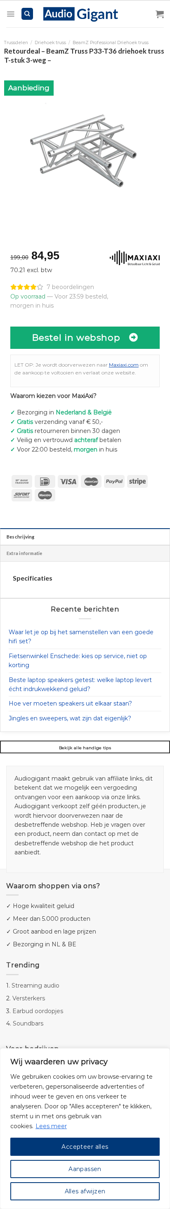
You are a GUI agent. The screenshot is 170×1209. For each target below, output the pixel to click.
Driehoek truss (50, 42)
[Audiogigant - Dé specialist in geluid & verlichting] (85, 13)
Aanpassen (85, 1169)
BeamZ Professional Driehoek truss (111, 42)
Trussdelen (16, 42)
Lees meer (51, 1126)
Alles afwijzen (85, 1191)
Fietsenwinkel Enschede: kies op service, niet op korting (78, 660)
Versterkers (28, 998)
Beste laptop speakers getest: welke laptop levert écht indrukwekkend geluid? (80, 684)
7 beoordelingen (70, 287)
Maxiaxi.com (124, 365)
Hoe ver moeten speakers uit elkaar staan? (70, 703)
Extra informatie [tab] (24, 553)
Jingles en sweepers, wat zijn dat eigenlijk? (70, 718)
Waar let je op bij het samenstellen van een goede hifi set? (81, 636)
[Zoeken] (27, 14)
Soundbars (28, 1023)
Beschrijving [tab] (21, 536)
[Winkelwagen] (160, 14)
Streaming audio (35, 985)
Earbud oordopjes (37, 1011)
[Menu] (10, 14)
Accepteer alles (84, 1146)
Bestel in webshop (76, 337)
